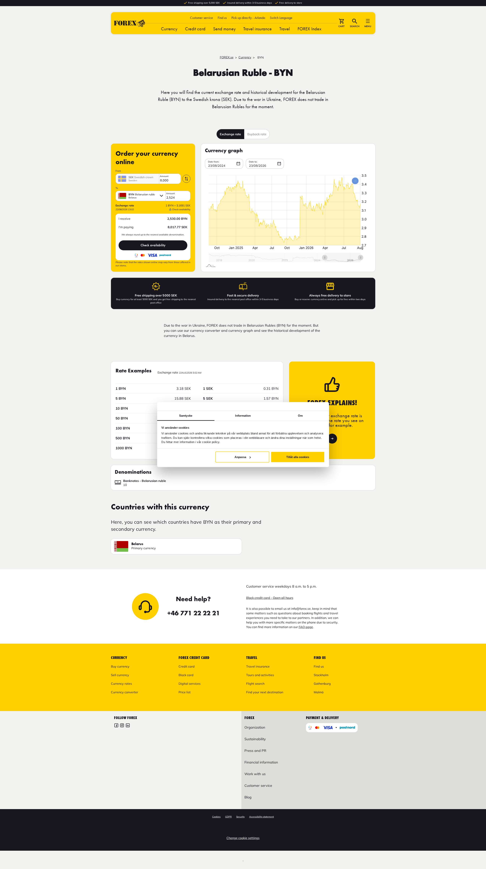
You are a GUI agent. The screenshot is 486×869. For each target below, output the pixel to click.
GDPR (228, 816)
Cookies (216, 816)
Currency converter (124, 692)
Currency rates (121, 683)
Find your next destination (264, 692)
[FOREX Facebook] (116, 726)
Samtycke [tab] (185, 415)
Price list (185, 692)
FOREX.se (227, 57)
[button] (281, 17)
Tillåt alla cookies (297, 457)
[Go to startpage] (129, 23)
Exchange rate (230, 134)
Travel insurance (257, 29)
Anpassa (240, 457)
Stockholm (321, 675)
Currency (169, 29)
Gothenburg (322, 683)
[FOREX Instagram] (122, 726)
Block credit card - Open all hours (269, 598)
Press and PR (255, 750)
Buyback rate (256, 134)
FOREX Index (309, 29)
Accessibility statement (261, 816)
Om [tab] (300, 415)
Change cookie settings (243, 838)
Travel (284, 29)
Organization (254, 727)
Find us (222, 17)
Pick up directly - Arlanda (248, 17)
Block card (186, 675)
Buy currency (120, 666)
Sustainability (255, 739)
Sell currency (120, 675)
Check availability (152, 245)
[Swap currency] (186, 179)
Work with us (255, 774)
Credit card (195, 29)
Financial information (261, 762)
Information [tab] (243, 415)
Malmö (318, 692)
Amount (164, 176)
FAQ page (306, 627)
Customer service (201, 17)
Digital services (190, 683)
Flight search (255, 683)
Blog (247, 797)
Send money (224, 29)
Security (240, 816)
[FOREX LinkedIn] (127, 726)
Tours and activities (260, 675)
